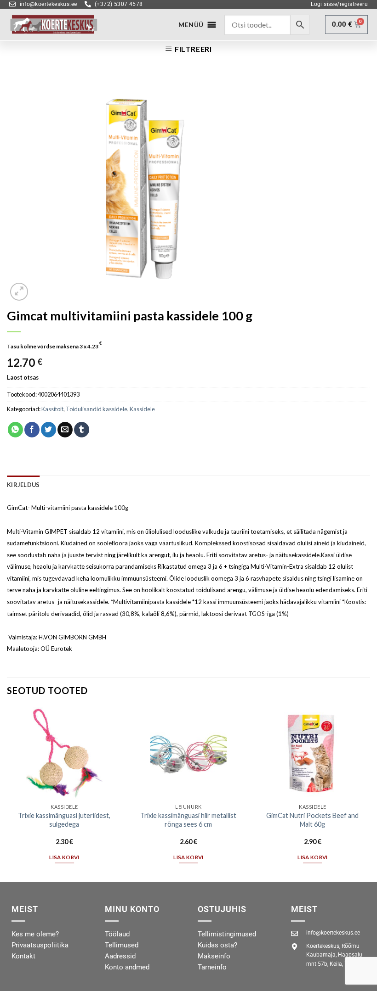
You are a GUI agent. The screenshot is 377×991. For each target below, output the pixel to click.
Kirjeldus (23, 484)
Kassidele (142, 409)
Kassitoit (52, 409)
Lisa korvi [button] (64, 857)
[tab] (23, 485)
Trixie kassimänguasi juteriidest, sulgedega (64, 820)
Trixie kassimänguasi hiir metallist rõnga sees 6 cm (188, 820)
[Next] (370, 793)
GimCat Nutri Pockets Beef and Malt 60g (312, 820)
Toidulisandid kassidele (96, 409)
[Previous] (7, 793)
